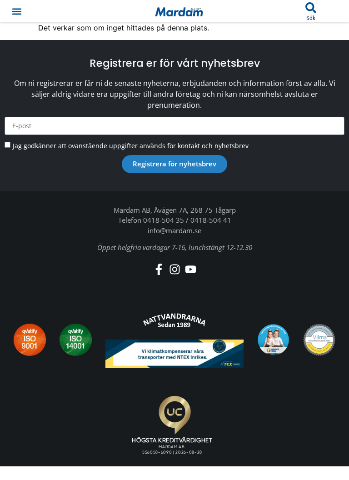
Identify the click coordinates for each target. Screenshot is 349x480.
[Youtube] (190, 269)
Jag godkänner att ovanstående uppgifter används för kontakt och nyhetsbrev (131, 145)
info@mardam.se (174, 230)
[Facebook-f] (159, 269)
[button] (16, 11)
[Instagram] (174, 269)
